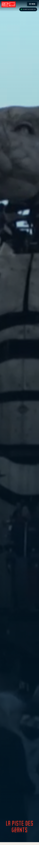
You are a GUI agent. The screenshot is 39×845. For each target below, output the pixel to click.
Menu (33, 4)
